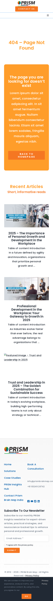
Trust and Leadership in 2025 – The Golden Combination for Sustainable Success (26, 387)
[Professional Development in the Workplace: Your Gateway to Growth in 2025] (26, 288)
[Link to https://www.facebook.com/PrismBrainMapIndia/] (28, 501)
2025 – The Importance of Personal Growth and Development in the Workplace (26, 238)
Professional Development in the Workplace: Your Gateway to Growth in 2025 (26, 313)
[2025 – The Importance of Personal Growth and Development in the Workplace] (26, 216)
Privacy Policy (32, 575)
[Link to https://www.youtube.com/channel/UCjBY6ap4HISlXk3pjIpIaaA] (31, 501)
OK (26, 596)
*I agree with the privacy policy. (20, 545)
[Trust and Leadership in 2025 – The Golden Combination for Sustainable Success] (26, 365)
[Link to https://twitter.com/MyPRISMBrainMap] (34, 501)
